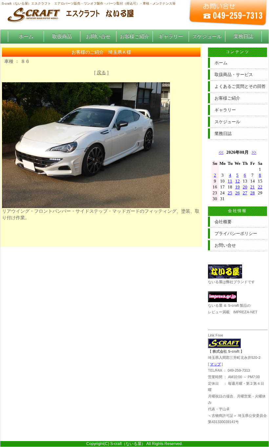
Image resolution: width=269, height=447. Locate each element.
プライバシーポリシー (236, 233)
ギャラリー (170, 36)
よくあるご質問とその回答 (240, 86)
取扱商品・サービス (234, 74)
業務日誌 (243, 36)
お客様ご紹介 (134, 36)
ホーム (26, 36)
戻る (101, 72)
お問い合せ (98, 36)
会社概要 (223, 221)
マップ (215, 364)
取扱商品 (62, 36)
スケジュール (207, 36)
